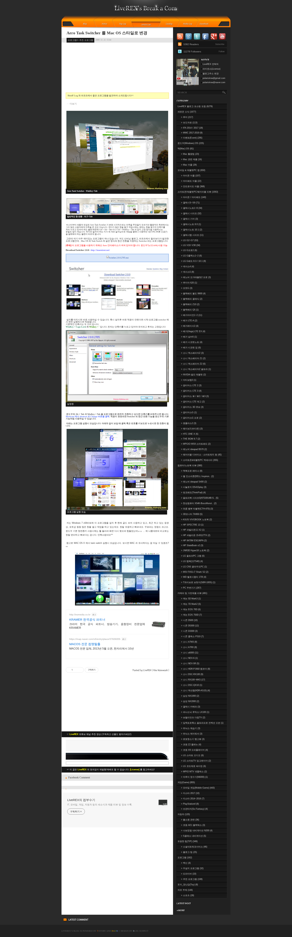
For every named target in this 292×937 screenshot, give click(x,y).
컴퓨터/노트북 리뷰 (190, 465)
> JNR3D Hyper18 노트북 (195, 550)
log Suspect (141, 931)
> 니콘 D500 (189, 620)
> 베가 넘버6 (189, 336)
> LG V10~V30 (190, 245)
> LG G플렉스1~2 (191, 255)
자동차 (184, 814)
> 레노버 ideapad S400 (194, 481)
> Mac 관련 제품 (191, 159)
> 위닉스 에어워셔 (191, 733)
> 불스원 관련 (190, 819)
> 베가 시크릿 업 (191, 347)
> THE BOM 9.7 (190, 439)
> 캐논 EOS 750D (191, 615)
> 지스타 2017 (190, 793)
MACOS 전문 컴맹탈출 (84, 644)
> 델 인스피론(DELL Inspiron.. (197, 476)
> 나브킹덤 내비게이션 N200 (196, 830)
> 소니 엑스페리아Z (192, 353)
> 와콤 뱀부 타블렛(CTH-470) (197, 508)
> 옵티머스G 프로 (191, 418)
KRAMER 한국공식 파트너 (87, 619)
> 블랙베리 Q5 (190, 309)
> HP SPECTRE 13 (192, 524)
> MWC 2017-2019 (191, 132)
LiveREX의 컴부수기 (81, 800)
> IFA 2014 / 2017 (192, 128)
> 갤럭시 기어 (189, 219)
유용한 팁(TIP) (188, 841)
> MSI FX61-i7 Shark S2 (194, 572)
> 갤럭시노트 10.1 (191, 229)
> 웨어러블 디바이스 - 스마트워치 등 (201, 454)
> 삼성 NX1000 (190, 696)
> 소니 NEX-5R (190, 663)
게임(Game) (186, 782)
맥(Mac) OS (186, 148)
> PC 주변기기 (191, 587)
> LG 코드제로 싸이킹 (193, 766)
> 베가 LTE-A (189, 320)
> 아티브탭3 (188, 380)
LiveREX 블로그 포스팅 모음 (195, 106)
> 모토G (186, 288)
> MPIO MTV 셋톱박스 (194, 771)
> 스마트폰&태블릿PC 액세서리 (199, 460)
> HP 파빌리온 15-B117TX (195, 535)
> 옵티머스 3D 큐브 (192, 407)
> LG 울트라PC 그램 (192, 556)
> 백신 (186, 863)
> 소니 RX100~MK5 (193, 679)
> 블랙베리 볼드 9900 (193, 293)
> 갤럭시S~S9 (190, 202)
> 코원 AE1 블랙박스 (193, 825)
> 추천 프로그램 (191, 879)
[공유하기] (76, 669)
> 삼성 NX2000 (190, 701)
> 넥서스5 (187, 272)
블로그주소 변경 (211, 73)
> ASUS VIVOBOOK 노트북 (196, 519)
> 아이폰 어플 (190, 175)
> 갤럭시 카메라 (190, 706)
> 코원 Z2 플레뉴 (191, 744)
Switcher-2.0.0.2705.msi (119, 258)
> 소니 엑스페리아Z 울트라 (196, 369)
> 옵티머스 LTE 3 (191, 391)
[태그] (124, 24)
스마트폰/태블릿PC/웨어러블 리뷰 (198, 192)
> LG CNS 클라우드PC (194, 566)
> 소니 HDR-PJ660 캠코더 (195, 669)
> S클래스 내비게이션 (193, 836)
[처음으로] (146, 10)
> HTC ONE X (189, 434)
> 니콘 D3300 (189, 631)
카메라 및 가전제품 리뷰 (192, 593)
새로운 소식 (187, 111)
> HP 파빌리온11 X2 (192, 530)
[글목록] (146, 24)
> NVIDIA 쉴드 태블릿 (193, 374)
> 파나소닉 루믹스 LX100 (195, 712)
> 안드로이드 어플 (193, 186)
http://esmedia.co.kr (79, 614)
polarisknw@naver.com (214, 82)
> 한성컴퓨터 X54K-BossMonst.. (198, 503)
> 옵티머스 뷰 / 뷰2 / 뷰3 (195, 396)
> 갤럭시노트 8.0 (191, 224)
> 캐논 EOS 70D (191, 609)
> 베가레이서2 (189, 326)
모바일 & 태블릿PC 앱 (191, 170)
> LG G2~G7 (189, 240)
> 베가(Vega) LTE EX (193, 331)
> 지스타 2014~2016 (192, 798)
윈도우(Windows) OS (191, 143)
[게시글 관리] (80, 669)
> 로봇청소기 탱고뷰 (192, 739)
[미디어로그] (188, 24)
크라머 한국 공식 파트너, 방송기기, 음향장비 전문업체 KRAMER (107, 626)
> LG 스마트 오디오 (192, 755)
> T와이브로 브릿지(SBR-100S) (198, 582)
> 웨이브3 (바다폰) (192, 428)
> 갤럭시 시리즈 (191, 213)
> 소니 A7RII (189, 647)
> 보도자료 (189, 122)
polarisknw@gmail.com (214, 78)
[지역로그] (170, 24)
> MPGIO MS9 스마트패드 (196, 444)
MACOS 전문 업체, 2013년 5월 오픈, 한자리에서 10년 (101, 648)
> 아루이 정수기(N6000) (194, 777)
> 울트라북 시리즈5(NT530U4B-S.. (199, 498)
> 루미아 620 (189, 282)
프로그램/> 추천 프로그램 (80, 40)
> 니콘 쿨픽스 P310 (192, 636)
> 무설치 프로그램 (192, 868)
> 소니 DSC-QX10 (191, 685)
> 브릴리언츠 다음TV (193, 717)
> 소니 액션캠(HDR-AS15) (195, 690)
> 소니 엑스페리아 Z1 (193, 358)
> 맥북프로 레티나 (191, 471)
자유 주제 (185, 890)
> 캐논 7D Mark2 (191, 604)
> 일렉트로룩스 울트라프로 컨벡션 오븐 (202, 723)
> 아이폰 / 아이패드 (193, 197)
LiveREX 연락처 (210, 64)
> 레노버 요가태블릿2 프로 (196, 277)
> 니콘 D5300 (190, 625)
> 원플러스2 (188, 423)
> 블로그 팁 (189, 852)
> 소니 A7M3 (189, 642)
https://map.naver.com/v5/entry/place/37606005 (94, 639)
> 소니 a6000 (189, 652)
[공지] (107, 24)
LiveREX (66, 931)
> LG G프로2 (189, 250)
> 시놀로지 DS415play (193, 487)
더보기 (73, 103)
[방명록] (206, 24)
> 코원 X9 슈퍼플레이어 (194, 750)
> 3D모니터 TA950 (191, 514)
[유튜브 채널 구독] (187, 85)
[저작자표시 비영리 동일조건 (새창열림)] (102, 670)
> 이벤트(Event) (191, 137)
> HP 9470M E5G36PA (194, 540)
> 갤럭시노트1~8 (191, 208)
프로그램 (185, 857)
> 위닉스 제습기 (190, 728)
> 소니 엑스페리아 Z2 (193, 364)
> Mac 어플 (189, 165)
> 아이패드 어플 (191, 181)
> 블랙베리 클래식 (191, 299)
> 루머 (187, 117)
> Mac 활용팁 (190, 154)
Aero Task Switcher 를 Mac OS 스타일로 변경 (107, 33)
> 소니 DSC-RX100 (192, 674)
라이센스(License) (211, 69)
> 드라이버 (188, 873)
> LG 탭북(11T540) (192, 561)
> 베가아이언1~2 (191, 315)
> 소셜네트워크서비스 (194, 846)
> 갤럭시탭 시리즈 (192, 235)
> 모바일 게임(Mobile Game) (198, 787)
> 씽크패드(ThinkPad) (193, 492)
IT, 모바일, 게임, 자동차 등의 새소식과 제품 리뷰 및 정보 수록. (99, 804)
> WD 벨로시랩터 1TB (193, 577)
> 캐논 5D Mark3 (191, 598)
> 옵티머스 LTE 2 (191, 385)
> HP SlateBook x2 (192, 545)
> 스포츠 (187, 895)
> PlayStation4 (190, 804)
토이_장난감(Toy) (188, 884)
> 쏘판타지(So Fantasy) (194, 809)
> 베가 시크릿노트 (191, 342)
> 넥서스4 (187, 266)
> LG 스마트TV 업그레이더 (196, 760)
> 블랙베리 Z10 (190, 304)
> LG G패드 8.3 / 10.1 (193, 261)
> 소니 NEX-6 (189, 658)
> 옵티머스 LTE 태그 (193, 401)
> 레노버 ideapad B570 (194, 449)
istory (101, 931)
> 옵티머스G (189, 412)
